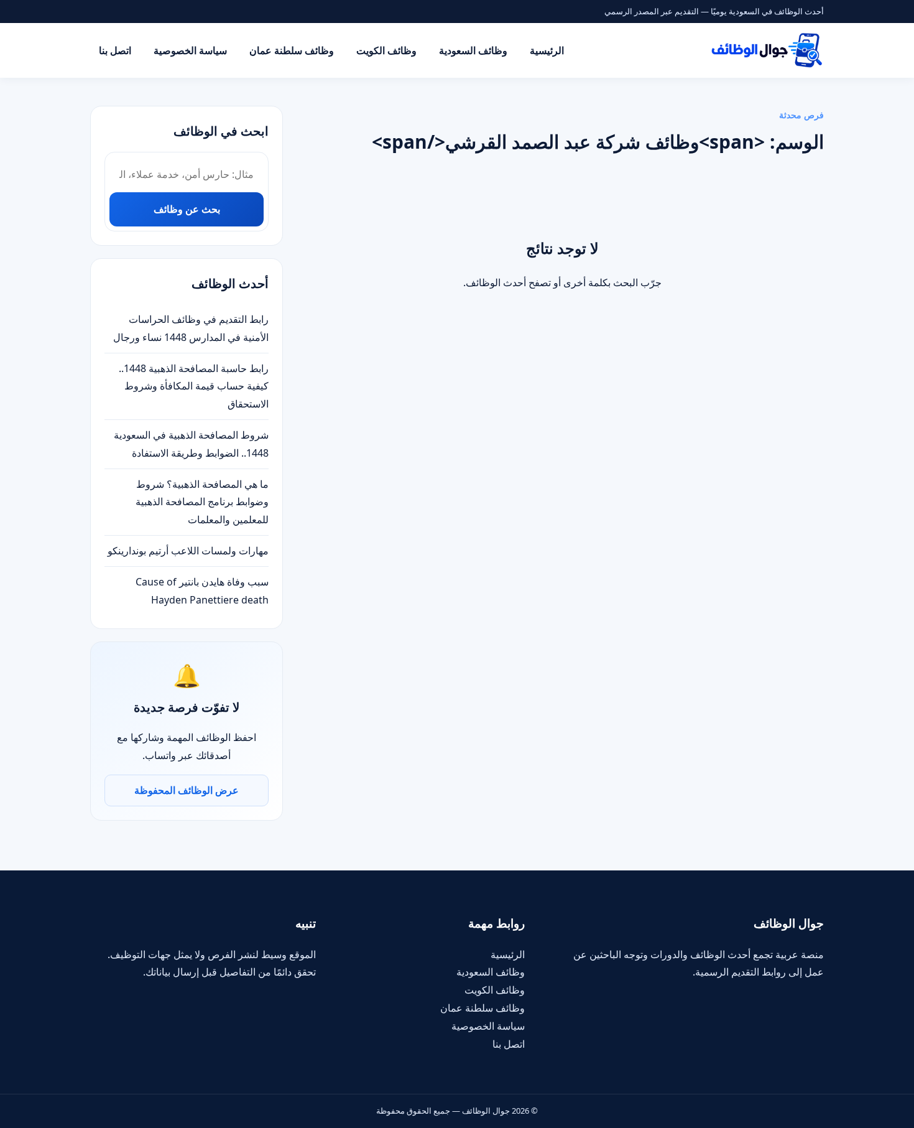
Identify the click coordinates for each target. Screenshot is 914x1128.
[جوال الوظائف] (766, 50)
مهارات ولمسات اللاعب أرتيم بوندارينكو (188, 550)
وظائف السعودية (473, 50)
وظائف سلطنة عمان (291, 50)
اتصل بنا (115, 50)
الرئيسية (547, 50)
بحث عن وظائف (187, 209)
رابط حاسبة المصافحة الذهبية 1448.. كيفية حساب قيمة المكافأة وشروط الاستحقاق (194, 386)
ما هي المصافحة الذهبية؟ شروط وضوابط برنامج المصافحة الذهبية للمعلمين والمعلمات (202, 502)
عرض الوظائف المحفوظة (186, 790)
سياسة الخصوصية (190, 50)
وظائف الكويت (386, 50)
